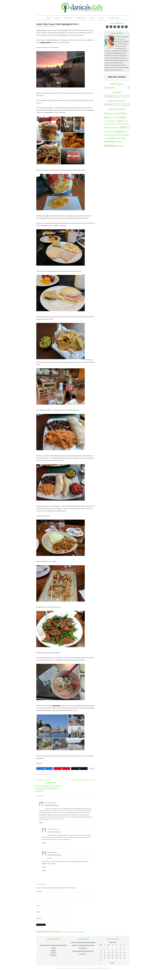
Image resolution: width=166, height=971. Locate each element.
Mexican (126, 124)
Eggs (120, 120)
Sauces (126, 131)
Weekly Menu (40, 791)
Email (38, 912)
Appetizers (108, 113)
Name (38, 905)
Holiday (109, 124)
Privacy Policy (71, 968)
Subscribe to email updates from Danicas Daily (53, 945)
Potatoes (110, 131)
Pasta (123, 127)
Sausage (106, 135)
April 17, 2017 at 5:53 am (54, 832)
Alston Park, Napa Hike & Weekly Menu (47, 788)
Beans (124, 113)
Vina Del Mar (56, 705)
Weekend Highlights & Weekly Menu (83, 951)
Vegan (113, 141)
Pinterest (53, 953)
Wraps (121, 146)
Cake (113, 117)
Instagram (53, 955)
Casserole (116, 117)
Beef (106, 117)
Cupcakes (116, 121)
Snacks (105, 138)
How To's (114, 124)
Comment (39, 891)
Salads (120, 131)
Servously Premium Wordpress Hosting (98, 968)
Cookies (111, 121)
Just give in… (83, 954)
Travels (52, 774)
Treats (123, 138)
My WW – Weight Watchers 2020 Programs (48, 786)
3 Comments (54, 26)
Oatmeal (112, 127)
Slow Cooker (117, 135)
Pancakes (117, 127)
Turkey (107, 141)
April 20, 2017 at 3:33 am (54, 855)
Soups (113, 138)
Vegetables (119, 141)
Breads (109, 117)
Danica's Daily (83, 7)
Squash (118, 138)
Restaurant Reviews (46, 774)
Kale (122, 124)
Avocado (114, 113)
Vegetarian (109, 145)
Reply (41, 822)
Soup (108, 138)
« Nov (112, 962)
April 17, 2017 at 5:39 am (51, 805)
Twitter (53, 948)
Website (38, 918)
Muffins (106, 127)
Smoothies (125, 135)
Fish (123, 121)
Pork (105, 131)
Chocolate (106, 121)
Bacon (119, 113)
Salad (115, 131)
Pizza (128, 127)
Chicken (122, 117)
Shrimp (110, 135)
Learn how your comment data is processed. (72, 931)
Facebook (53, 950)
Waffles (117, 146)
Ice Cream (118, 124)
